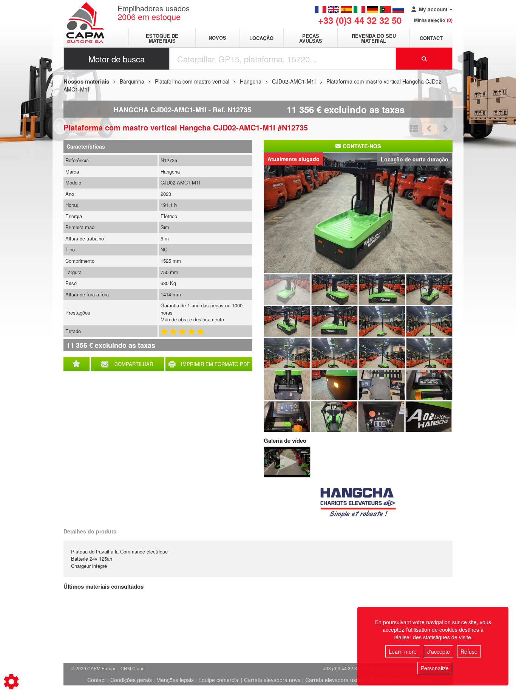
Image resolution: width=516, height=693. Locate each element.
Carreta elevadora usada (335, 680)
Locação (261, 38)
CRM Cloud (133, 668)
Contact (431, 38)
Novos (217, 38)
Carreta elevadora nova (272, 680)
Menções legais (175, 680)
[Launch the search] (424, 58)
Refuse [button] (468, 651)
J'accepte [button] (438, 651)
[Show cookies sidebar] (11, 681)
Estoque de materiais (162, 38)
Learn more (403, 651)
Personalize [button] (435, 668)
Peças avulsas (310, 38)
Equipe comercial (218, 680)
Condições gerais (131, 680)
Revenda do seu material (374, 38)
